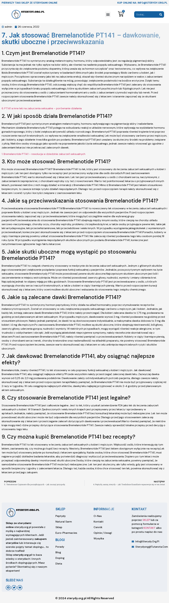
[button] (108, 14)
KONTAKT (149, 528)
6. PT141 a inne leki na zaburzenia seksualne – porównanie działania (42, 108)
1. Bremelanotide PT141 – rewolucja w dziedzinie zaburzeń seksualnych (43, 154)
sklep (60, 509)
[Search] (161, 14)
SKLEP (146, 520)
